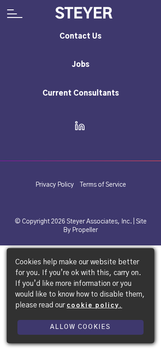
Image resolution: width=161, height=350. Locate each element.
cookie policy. (94, 305)
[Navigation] (14, 14)
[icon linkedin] (77, 126)
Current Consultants (80, 93)
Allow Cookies (80, 327)
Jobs (80, 64)
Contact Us (80, 36)
